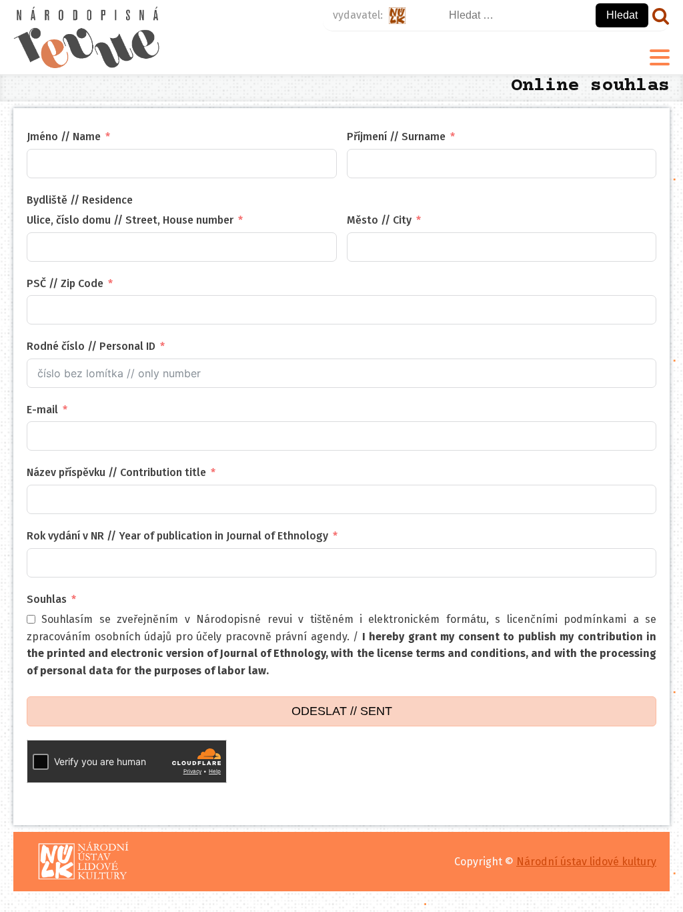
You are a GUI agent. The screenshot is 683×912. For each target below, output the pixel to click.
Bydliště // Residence (80, 200)
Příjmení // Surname (396, 136)
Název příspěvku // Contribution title (116, 472)
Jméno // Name (64, 136)
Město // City (379, 220)
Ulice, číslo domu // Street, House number (130, 220)
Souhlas (47, 599)
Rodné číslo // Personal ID (91, 346)
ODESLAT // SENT (341, 711)
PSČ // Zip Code (65, 283)
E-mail (42, 409)
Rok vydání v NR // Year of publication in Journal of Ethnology (177, 535)
